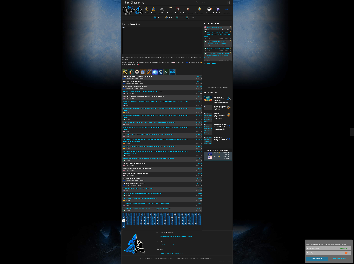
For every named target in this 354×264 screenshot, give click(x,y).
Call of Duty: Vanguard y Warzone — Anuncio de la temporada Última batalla (147, 208)
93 (196, 223)
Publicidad (179, 245)
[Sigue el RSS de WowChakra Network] (143, 2)
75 (134, 223)
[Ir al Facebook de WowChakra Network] (125, 2)
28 (130, 217)
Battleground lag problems (131, 178)
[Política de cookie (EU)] (352, 132)
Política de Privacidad (166, 253)
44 (185, 217)
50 (127, 220)
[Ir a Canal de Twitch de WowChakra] (132, 2)
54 (141, 220)
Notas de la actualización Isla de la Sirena (218, 48)
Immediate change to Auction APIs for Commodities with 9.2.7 (142, 91)
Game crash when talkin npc (132, 81)
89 (182, 223)
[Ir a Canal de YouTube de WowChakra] (136, 2)
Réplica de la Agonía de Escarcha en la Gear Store (220, 139)
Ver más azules (210, 63)
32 (144, 217)
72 (123, 223)
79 (148, 223)
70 (196, 220)
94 (199, 223)
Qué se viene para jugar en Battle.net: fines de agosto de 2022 (142, 193)
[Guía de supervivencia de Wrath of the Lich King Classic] (208, 117)
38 (165, 217)
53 (137, 220)
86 (172, 223)
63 (172, 220)
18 (175, 215)
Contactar (173, 236)
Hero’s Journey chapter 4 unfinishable (135, 86)
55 (144, 220)
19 (178, 215)
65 (179, 220)
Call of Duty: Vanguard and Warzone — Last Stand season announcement (146, 203)
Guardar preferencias (340, 259)
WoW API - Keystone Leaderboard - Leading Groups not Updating (143, 96)
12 (154, 215)
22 (189, 215)
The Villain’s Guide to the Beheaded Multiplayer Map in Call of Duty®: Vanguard (148, 134)
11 (151, 215)
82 (158, 223)
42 (179, 217)
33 (148, 217)
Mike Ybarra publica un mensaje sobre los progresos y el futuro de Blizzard (220, 127)
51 (130, 220)
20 (182, 215)
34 (151, 217)
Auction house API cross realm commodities (137, 168)
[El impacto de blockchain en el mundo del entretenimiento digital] (208, 98)
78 (144, 223)
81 (155, 223)
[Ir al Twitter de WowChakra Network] (129, 2)
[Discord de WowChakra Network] (140, 2)
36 (158, 217)
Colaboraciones (181, 236)
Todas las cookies (317, 259)
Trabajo (190, 236)
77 (141, 223)
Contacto (229, 261)
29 (134, 217)
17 (171, 215)
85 (168, 223)
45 (189, 217)
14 (161, 215)
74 (130, 223)
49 (123, 220)
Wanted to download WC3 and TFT (134, 183)
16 (168, 215)
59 (158, 220)
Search (226, 3)
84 (165, 223)
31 (141, 217)
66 (182, 220)
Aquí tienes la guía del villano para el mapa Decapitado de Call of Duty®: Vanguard (149, 146)
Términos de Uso (179, 253)
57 (151, 220)
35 (155, 217)
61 (165, 220)
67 (185, 220)
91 (189, 223)
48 (199, 217)
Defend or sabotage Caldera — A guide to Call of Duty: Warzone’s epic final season (149, 122)
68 (189, 220)
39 (168, 217)
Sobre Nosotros (164, 236)
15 (164, 215)
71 (199, 220)
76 (137, 223)
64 (175, 220)
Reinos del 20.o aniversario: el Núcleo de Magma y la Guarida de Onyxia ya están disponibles (216, 56)
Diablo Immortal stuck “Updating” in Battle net (137, 76)
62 (168, 220)
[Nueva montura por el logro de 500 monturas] (208, 107)
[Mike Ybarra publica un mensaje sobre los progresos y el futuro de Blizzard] (208, 129)
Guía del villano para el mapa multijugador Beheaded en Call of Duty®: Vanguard (148, 158)
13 (158, 215)
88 (179, 223)
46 (192, 217)
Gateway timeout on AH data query (134, 163)
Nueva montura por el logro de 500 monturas (220, 107)
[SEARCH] (197, 2)
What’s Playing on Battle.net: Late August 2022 (137, 188)
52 (134, 220)
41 (175, 217)
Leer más (344, 244)
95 (123, 226)
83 (161, 223)
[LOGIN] (230, 2)
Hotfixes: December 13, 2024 (214, 27)
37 (161, 217)
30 (137, 217)
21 (185, 215)
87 (175, 223)
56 (148, 220)
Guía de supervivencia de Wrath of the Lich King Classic (219, 116)
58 (155, 220)
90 (185, 223)
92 (192, 223)
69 (192, 220)
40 (172, 217)
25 (199, 215)
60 (161, 220)
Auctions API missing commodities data (135, 173)
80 (151, 223)
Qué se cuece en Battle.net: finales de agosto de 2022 (140, 198)
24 (195, 215)
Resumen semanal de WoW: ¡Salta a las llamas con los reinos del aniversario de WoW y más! (217, 34)
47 (196, 217)
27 (127, 217)
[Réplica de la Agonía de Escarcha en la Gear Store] (208, 140)
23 (192, 215)
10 (147, 215)
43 (182, 217)
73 (127, 223)
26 (123, 217)
